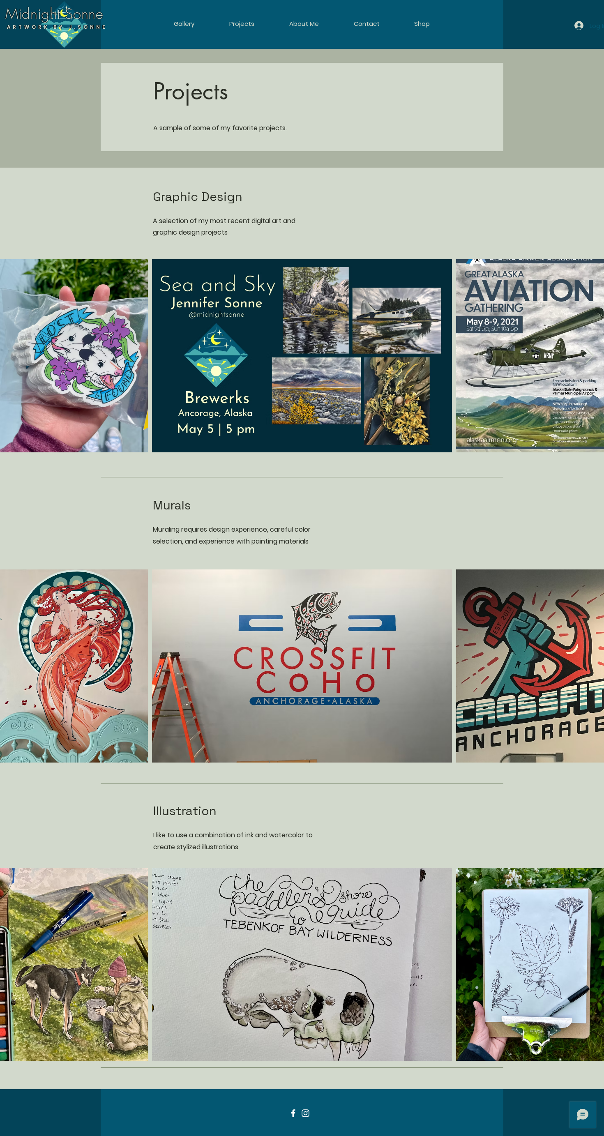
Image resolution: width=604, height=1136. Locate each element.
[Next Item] (590, 356)
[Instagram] (305, 1113)
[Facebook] (293, 1113)
